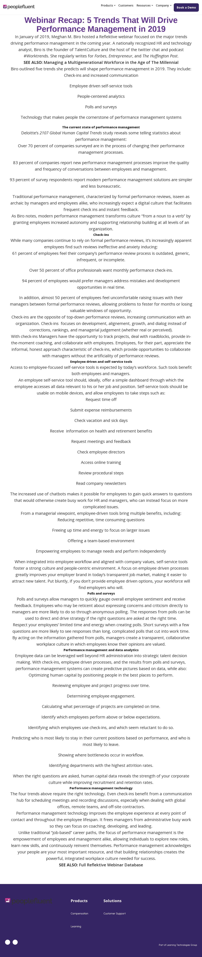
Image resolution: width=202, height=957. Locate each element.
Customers (125, 5)
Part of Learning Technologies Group (178, 945)
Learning (76, 926)
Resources (144, 5)
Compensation (79, 913)
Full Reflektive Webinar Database (111, 865)
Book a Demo (186, 7)
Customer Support (115, 913)
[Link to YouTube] (15, 942)
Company (162, 5)
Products (107, 5)
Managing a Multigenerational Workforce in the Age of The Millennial (111, 62)
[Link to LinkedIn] (7, 942)
